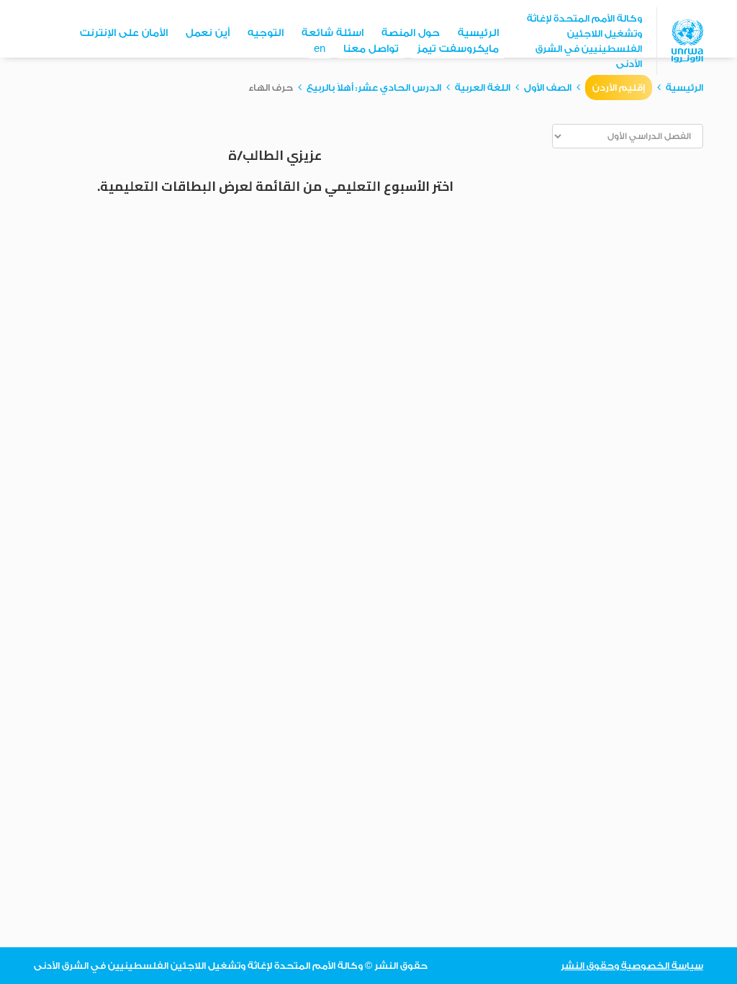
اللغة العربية (482, 87)
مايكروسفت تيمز (458, 49)
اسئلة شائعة (332, 33)
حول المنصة (410, 33)
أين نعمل (208, 33)
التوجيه (266, 33)
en (319, 49)
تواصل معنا (371, 49)
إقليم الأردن (618, 87)
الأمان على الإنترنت (124, 33)
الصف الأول (547, 87)
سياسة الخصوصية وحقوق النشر (632, 965)
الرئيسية (478, 33)
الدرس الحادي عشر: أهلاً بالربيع (374, 87)
